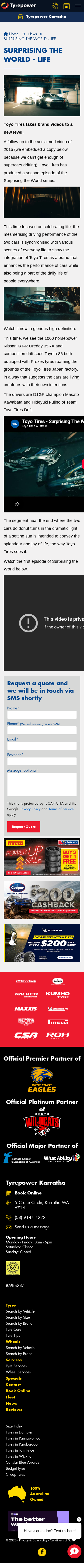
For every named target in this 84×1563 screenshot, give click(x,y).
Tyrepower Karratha (45, 16)
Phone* (33, 723)
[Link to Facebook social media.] (42, 1552)
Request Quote (24, 827)
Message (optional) (22, 770)
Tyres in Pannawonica (23, 1438)
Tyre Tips (13, 1335)
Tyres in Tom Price (20, 1450)
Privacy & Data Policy (33, 1540)
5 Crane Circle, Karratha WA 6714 (42, 1205)
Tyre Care (13, 1329)
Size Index (14, 1426)
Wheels (13, 1341)
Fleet (10, 1397)
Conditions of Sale (62, 1540)
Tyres (11, 1305)
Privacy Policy (30, 809)
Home (13, 34)
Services (14, 1359)
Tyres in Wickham (20, 1456)
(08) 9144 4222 (30, 1217)
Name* (13, 708)
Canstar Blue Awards (22, 1462)
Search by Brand (19, 1323)
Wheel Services (18, 1372)
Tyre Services (16, 1366)
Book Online (18, 1390)
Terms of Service (61, 809)
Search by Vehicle (20, 1311)
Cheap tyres (15, 1474)
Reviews (14, 1409)
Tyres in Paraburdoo (22, 1444)
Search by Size (18, 1317)
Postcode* (15, 754)
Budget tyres (15, 1468)
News (11, 1403)
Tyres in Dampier (19, 1432)
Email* (12, 739)
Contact (13, 1384)
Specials (14, 1378)
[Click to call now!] (55, 6)
